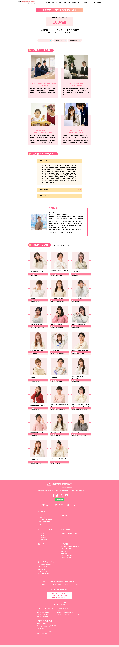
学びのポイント (41, 532)
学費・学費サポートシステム (68, 551)
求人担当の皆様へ (57, 584)
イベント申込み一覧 (42, 566)
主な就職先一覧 (58, 40)
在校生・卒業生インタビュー (44, 521)
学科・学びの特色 (45, 529)
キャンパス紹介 (41, 517)
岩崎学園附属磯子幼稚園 (43, 612)
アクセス (92, 2)
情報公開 (45, 581)
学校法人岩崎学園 (44, 621)
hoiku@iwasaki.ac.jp (60, 597)
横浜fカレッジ (40, 628)
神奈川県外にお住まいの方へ (68, 555)
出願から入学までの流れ (66, 548)
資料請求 (99, 2)
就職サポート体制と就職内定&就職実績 (70, 533)
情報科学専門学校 (41, 623)
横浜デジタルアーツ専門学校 (44, 630)
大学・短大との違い (42, 539)
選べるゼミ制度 (41, 535)
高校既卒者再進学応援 (66, 557)
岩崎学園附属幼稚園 (42, 611)
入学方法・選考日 (65, 550)
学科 (53, 2)
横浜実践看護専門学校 (42, 633)
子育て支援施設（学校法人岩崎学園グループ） (56, 608)
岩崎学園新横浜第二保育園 (63, 611)
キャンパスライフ (42, 537)
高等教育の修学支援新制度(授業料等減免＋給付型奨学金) (62, 581)
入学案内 (74, 2)
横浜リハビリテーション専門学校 (45, 631)
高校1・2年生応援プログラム (45, 573)
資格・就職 (67, 2)
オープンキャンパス (83, 2)
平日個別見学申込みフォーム (44, 571)
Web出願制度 (64, 553)
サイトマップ (66, 584)
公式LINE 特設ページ (49, 504)
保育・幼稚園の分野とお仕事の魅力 (46, 519)
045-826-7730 (58, 604)
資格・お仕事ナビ (65, 532)
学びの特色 (59, 2)
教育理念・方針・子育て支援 (44, 514)
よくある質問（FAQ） (46, 584)
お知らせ (41, 544)
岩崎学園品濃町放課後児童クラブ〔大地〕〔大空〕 (69, 614)
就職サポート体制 (44, 40)
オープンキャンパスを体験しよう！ (46, 564)
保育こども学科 (64, 514)
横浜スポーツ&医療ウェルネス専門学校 (46, 626)
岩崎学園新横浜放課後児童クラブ (65, 612)
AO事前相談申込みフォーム (44, 570)
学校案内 (48, 2)
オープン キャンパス (73, 504)
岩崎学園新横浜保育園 (42, 616)
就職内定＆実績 (73, 40)
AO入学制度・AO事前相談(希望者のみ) (70, 546)
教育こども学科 (64, 515)
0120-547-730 (60, 595)
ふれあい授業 (41, 533)
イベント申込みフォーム (43, 568)
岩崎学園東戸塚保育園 (42, 614)
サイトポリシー (74, 584)
